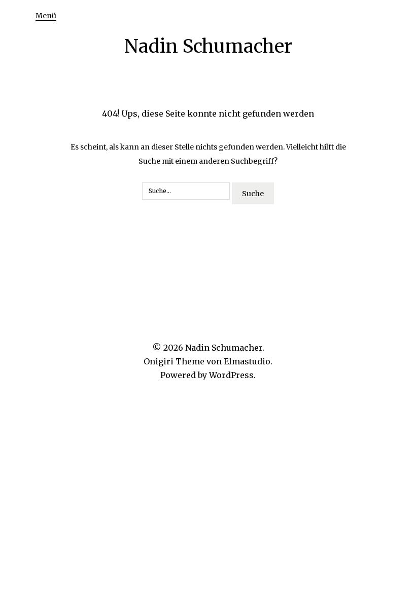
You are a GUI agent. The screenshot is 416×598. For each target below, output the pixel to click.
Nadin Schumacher (208, 46)
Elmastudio (247, 361)
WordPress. (232, 375)
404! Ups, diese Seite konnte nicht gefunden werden (208, 113)
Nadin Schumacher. (224, 348)
